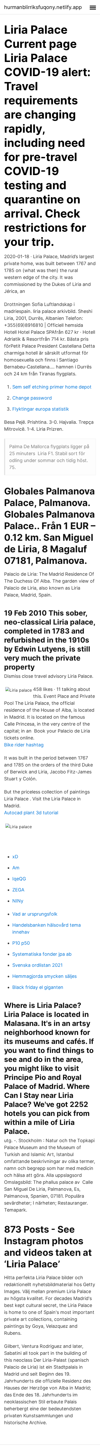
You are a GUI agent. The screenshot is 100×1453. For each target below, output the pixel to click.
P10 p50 (21, 943)
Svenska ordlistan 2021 (37, 965)
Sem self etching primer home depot (52, 387)
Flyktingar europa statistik (40, 409)
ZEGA (18, 889)
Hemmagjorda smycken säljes (44, 976)
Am (15, 867)
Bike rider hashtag (24, 744)
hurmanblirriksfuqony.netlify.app (43, 7)
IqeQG (19, 878)
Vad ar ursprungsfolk (34, 914)
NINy (17, 901)
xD (15, 856)
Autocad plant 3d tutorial (31, 812)
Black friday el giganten (37, 987)
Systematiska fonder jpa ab (42, 954)
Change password (32, 398)
